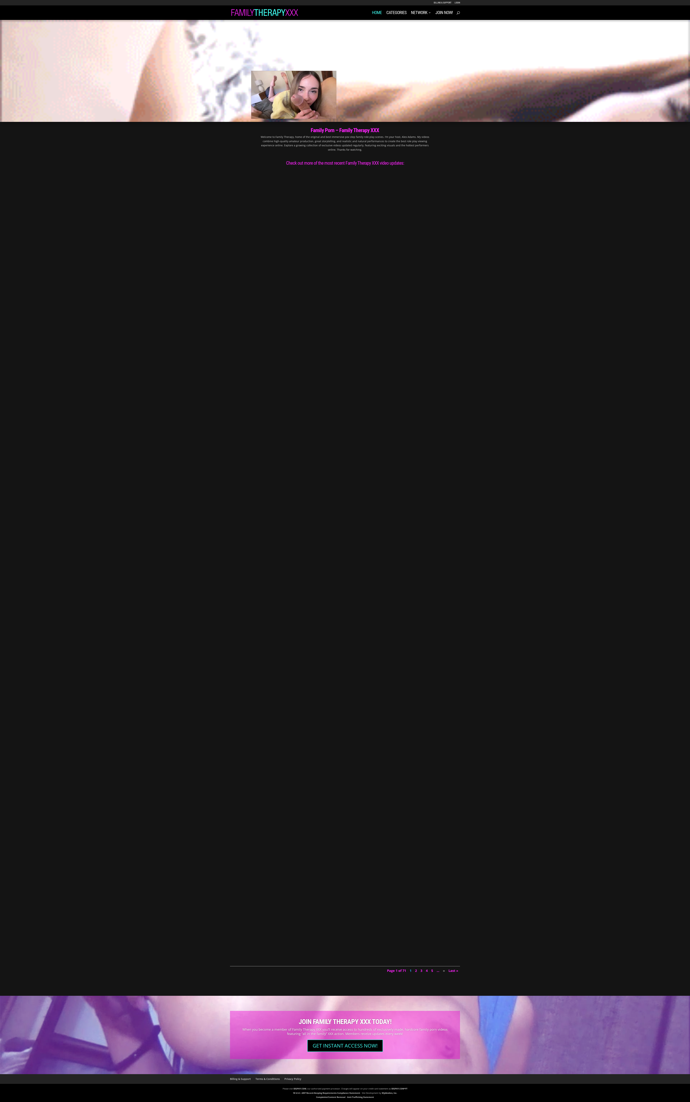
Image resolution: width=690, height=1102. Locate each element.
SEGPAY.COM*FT (399, 1088)
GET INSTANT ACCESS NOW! (345, 1045)
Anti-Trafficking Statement (360, 1097)
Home (377, 13)
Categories (396, 13)
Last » (453, 970)
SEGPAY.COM (299, 1088)
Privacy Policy (292, 1079)
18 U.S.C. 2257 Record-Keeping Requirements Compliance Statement (326, 1093)
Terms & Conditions (268, 1079)
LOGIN (457, 3)
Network (419, 13)
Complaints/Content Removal (330, 1097)
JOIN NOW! (444, 13)
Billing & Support (442, 3)
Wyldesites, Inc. (389, 1093)
